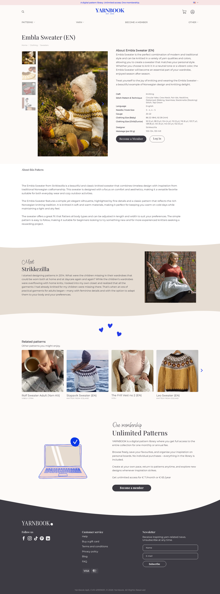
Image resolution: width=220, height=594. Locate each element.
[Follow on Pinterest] (42, 538)
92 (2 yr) (149, 121)
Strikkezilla (151, 127)
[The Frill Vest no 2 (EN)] (132, 371)
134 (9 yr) (159, 123)
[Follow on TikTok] (36, 538)
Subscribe (154, 563)
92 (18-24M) (162, 117)
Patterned (151, 100)
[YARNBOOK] (110, 11)
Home (24, 45)
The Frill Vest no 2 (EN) (126, 395)
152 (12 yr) (178, 123)
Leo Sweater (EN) (168, 395)
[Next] (102, 103)
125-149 (157, 131)
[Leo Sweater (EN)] (177, 371)
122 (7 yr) (193, 121)
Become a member (136, 22)
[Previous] (43, 103)
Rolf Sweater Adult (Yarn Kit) (41, 395)
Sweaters (44, 45)
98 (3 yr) (157, 121)
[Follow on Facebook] (24, 538)
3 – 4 (148, 110)
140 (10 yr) (168, 123)
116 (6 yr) (184, 121)
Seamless (170, 100)
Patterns (27, 22)
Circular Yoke (152, 97)
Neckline (183, 97)
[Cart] (184, 12)
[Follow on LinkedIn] (48, 538)
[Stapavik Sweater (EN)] (88, 371)
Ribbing (161, 100)
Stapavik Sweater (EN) (82, 395)
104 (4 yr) (166, 121)
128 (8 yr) (150, 123)
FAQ (84, 561)
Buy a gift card (90, 541)
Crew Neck (165, 97)
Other (192, 22)
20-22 (148, 114)
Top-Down (158, 102)
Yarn (79, 22)
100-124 (149, 131)
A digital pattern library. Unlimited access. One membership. (110, 2)
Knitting (150, 94)
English (195, 2)
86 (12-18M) (151, 117)
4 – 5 (153, 110)
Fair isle (174, 97)
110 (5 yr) (176, 121)
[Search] (23, 12)
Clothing (34, 45)
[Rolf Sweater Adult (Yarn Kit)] (43, 371)
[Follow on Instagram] (30, 538)
